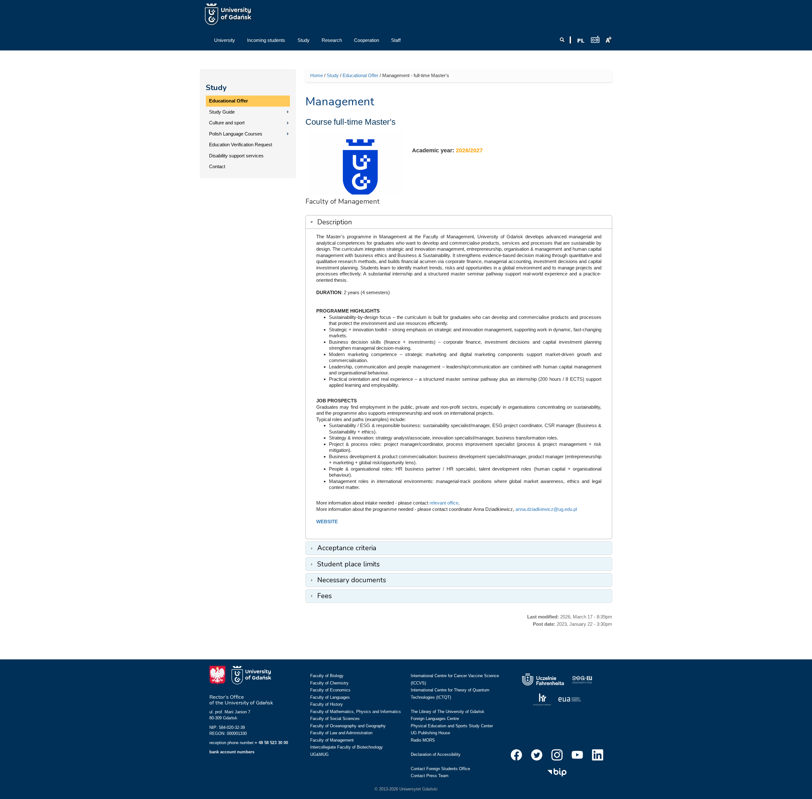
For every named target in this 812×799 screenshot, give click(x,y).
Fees (324, 596)
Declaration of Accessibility (436, 754)
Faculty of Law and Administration (341, 732)
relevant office (443, 502)
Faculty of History (326, 704)
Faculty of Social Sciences (335, 718)
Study (216, 88)
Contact (217, 166)
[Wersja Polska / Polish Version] (581, 41)
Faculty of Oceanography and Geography (348, 725)
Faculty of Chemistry (329, 683)
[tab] (458, 222)
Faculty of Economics (330, 690)
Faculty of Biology (327, 675)
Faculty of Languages (330, 697)
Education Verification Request (240, 144)
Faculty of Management (332, 740)
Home (316, 75)
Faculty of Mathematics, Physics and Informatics (355, 711)
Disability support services (236, 155)
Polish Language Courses (235, 133)
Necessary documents (351, 580)
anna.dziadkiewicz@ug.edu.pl (546, 509)
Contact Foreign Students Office (440, 768)
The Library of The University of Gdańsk (447, 711)
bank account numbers (231, 751)
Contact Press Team (430, 775)
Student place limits (348, 564)
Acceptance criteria (346, 548)
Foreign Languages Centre (435, 718)
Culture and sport (227, 122)
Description (334, 222)
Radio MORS (423, 740)
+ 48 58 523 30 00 (271, 742)
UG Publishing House (430, 732)
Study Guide (222, 112)
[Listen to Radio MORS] (595, 39)
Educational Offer (228, 100)
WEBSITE (327, 521)
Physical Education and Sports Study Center (452, 725)
